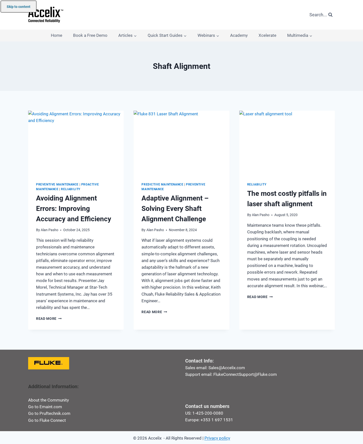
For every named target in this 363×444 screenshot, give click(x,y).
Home (56, 35)
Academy (239, 35)
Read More (49, 319)
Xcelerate (267, 35)
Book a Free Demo (90, 35)
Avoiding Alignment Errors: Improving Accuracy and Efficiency (73, 208)
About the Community (48, 400)
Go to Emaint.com (45, 406)
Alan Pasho (49, 230)
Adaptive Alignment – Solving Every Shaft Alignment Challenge (175, 208)
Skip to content (18, 7)
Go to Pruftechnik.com (49, 413)
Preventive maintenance (57, 184)
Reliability (70, 189)
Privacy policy (217, 438)
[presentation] (76, 142)
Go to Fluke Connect (47, 420)
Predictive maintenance (162, 184)
